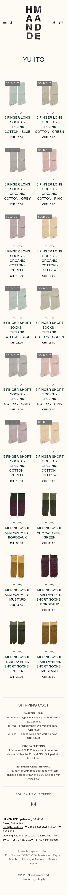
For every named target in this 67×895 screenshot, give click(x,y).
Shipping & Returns (32, 859)
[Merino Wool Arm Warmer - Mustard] (17, 566)
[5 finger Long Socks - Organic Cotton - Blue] (17, 93)
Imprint (33, 863)
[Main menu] (5, 22)
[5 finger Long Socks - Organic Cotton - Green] (49, 93)
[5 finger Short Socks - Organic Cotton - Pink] (49, 365)
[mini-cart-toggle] (61, 22)
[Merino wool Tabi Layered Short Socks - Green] (17, 633)
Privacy (52, 859)
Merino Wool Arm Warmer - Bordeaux (17, 532)
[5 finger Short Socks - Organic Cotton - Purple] (17, 432)
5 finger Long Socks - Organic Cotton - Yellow (50, 260)
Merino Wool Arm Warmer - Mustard (17, 594)
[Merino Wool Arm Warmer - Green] (49, 504)
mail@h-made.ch (13, 827)
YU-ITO (17, 113)
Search (12, 859)
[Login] (54, 22)
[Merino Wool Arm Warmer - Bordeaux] (17, 504)
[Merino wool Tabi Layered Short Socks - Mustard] (49, 633)
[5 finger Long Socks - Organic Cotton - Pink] (49, 160)
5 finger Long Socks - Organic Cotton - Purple (17, 260)
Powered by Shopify (33, 879)
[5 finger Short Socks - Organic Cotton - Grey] (17, 365)
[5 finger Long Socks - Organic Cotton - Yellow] (49, 227)
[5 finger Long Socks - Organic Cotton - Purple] (17, 227)
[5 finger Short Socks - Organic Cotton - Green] (49, 299)
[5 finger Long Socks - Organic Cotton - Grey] (17, 160)
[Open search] (10, 22)
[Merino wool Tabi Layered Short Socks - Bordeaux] (49, 566)
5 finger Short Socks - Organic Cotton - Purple (17, 466)
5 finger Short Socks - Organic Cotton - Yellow (50, 466)
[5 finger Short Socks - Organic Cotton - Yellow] (49, 432)
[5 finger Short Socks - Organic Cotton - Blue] (17, 299)
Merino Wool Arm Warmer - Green (49, 532)
